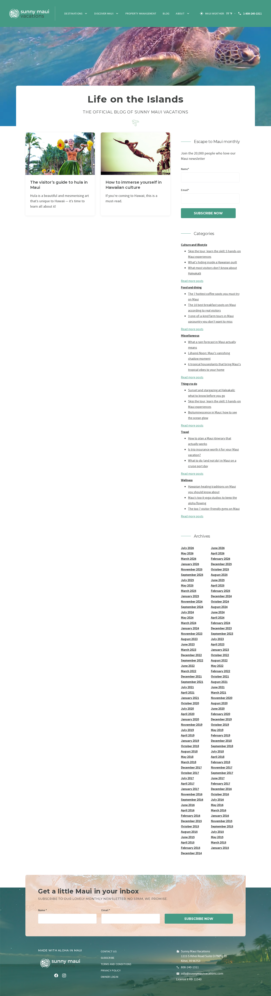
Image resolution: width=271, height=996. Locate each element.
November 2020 (221, 698)
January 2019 (190, 741)
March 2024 (188, 623)
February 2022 (220, 671)
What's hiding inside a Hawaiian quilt (212, 262)
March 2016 (218, 810)
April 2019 (187, 735)
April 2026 (217, 553)
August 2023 (189, 639)
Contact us (108, 951)
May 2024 (187, 617)
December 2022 (191, 655)
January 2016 (220, 816)
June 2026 (218, 548)
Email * (105, 910)
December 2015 (191, 821)
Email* (185, 190)
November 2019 (191, 725)
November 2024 (191, 601)
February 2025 (220, 591)
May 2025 (187, 585)
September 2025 (192, 575)
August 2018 (189, 751)
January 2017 (190, 789)
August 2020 (219, 703)
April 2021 (187, 692)
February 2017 (220, 783)
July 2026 (187, 548)
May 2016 (217, 805)
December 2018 (221, 741)
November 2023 (191, 634)
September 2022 (192, 660)
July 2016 (217, 800)
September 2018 (222, 746)
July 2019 (187, 730)
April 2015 (187, 842)
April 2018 (217, 757)
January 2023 (220, 650)
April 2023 (217, 644)
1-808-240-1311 (252, 13)
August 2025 (219, 575)
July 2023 (217, 639)
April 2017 (187, 783)
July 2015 (217, 832)
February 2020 (220, 714)
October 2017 (190, 773)
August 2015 (189, 832)
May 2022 (217, 666)
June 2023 (188, 644)
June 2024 (218, 612)
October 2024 (220, 601)
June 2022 (188, 666)
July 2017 (187, 778)
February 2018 (220, 762)
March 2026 (188, 559)
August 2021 (219, 682)
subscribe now (198, 919)
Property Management (140, 13)
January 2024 (190, 628)
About (180, 13)
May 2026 (187, 553)
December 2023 (221, 628)
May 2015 (217, 837)
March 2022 (188, 671)
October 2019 (220, 725)
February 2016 (190, 816)
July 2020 (187, 708)
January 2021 (190, 698)
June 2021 (218, 687)
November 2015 (221, 821)
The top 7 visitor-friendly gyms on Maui (214, 509)
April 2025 (217, 585)
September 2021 (192, 682)
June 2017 (218, 778)
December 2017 (191, 767)
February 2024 (220, 623)
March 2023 (188, 650)
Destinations (73, 13)
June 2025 (218, 580)
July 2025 (187, 580)
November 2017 (221, 767)
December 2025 (221, 564)
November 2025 (191, 569)
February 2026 (220, 559)
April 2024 (217, 617)
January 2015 (220, 848)
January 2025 (190, 596)
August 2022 (219, 660)
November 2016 (191, 794)
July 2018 (217, 751)
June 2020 (218, 708)
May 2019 (217, 730)
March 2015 (218, 842)
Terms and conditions (116, 964)
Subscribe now (208, 213)
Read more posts (192, 281)
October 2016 (220, 794)
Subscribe (107, 958)
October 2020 (190, 703)
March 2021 (218, 692)
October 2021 (220, 676)
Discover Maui (103, 13)
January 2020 (190, 719)
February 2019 (220, 735)
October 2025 (220, 569)
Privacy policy (111, 970)
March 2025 (188, 591)
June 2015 (188, 837)
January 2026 (190, 564)
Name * (42, 910)
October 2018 (190, 746)
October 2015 (190, 826)
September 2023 (222, 634)
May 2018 (187, 757)
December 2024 (221, 596)
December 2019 (221, 719)
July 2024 (187, 612)
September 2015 (222, 826)
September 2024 (192, 607)
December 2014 (191, 853)
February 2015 (190, 848)
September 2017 (222, 773)
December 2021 (191, 676)
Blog (166, 13)
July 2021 (187, 687)
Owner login (109, 977)
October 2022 (220, 655)
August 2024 (219, 607)
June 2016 (188, 805)
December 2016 (221, 789)
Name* (185, 169)
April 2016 (187, 810)
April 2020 (187, 714)
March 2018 (188, 762)
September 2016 (192, 800)
